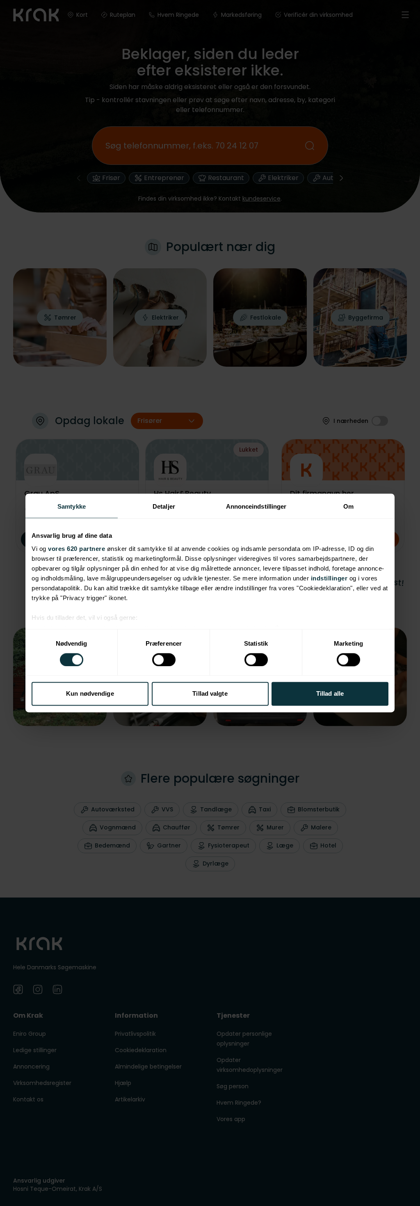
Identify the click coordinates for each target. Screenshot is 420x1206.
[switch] (164, 659)
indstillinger (329, 578)
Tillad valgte (209, 693)
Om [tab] (348, 506)
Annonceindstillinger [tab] (256, 506)
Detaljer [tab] (164, 506)
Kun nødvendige (90, 693)
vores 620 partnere (76, 548)
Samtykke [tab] (71, 506)
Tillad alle (330, 693)
